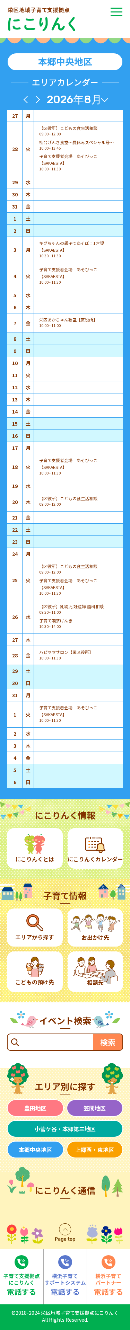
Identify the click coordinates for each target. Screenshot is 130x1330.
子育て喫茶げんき (55, 620)
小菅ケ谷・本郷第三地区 (65, 1129)
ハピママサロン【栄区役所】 (66, 652)
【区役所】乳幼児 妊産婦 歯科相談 (71, 606)
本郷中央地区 (35, 1149)
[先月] (27, 100)
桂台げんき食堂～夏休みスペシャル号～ (76, 142)
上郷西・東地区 (94, 1149)
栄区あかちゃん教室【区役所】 (68, 319)
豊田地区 (35, 1108)
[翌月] (36, 100)
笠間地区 (95, 1108)
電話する (21, 1284)
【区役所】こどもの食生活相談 (68, 128)
